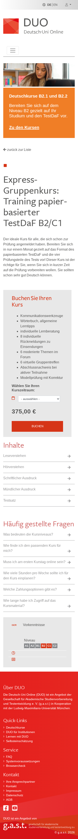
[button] (68, 5)
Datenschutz (14, 795)
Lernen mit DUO (17, 736)
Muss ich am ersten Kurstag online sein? (34, 562)
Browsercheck (15, 765)
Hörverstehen (13, 467)
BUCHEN (37, 426)
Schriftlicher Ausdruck (20, 478)
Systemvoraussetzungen (23, 761)
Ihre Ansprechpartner (20, 781)
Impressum (13, 790)
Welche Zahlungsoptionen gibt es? (30, 589)
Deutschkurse (15, 727)
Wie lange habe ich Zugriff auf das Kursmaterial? (29, 603)
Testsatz (9, 500)
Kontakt (11, 786)
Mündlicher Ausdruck (19, 489)
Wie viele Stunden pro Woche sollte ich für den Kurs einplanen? (35, 575)
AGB (9, 799)
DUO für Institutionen (20, 732)
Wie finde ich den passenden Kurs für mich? (32, 548)
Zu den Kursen (24, 127)
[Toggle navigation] (13, 50)
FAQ (9, 756)
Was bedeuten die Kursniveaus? (28, 534)
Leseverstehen (14, 456)
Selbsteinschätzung (19, 741)
